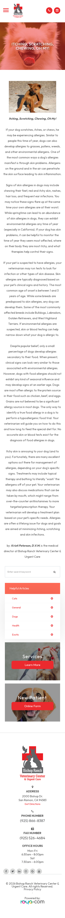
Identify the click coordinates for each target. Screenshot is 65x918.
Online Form (32, 706)
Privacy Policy (32, 889)
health (15, 625)
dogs (15, 616)
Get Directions (32, 804)
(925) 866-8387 (32, 820)
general (16, 607)
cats (14, 598)
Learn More (32, 665)
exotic (15, 634)
